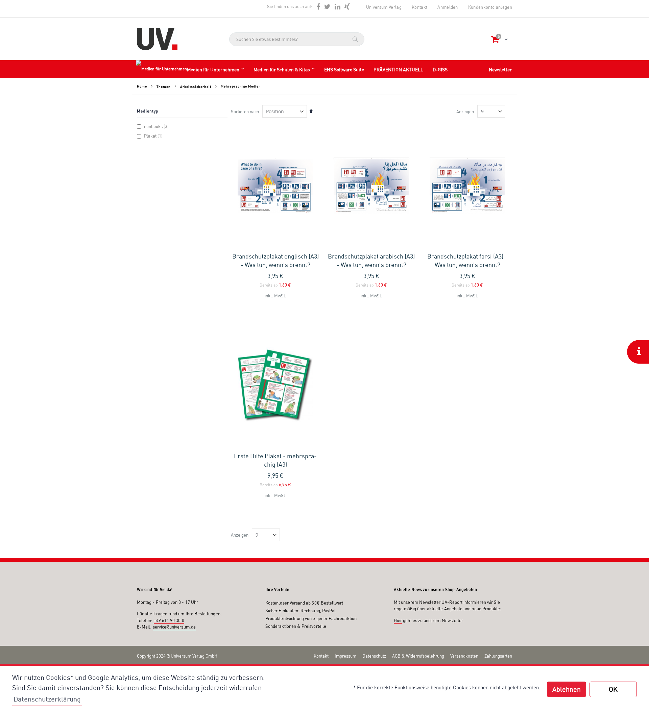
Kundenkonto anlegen (490, 7)
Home (142, 86)
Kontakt (419, 7)
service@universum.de (174, 627)
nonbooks (156, 126)
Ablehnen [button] (566, 689)
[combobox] (296, 39)
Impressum (345, 656)
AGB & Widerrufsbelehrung (418, 656)
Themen (163, 86)
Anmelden (447, 7)
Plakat (153, 136)
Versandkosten (464, 656)
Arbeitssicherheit (195, 86)
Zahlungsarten (498, 656)
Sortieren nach (245, 111)
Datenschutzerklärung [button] (47, 699)
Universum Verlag (384, 7)
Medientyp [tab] (148, 111)
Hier (398, 620)
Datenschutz (374, 656)
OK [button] (613, 689)
